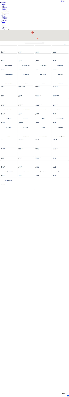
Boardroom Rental (62, 1)
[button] (32, 33)
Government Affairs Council (4, 20)
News (1, 19)
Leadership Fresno (3, 16)
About (1, 21)
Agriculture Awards (3, 9)
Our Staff (3, 23)
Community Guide (62, 0)
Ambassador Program (4, 14)
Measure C (3, 28)
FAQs (3, 5)
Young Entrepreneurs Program (4, 18)
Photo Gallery (3, 11)
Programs (2, 15)
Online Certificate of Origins (4, 27)
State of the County (3, 8)
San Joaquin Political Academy (4, 17)
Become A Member (3, 4)
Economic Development (4, 26)
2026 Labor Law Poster (4, 25)
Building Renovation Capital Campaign (5, 13)
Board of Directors (3, 22)
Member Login (3, 6)
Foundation (2, 12)
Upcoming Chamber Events (4, 7)
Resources (2, 24)
